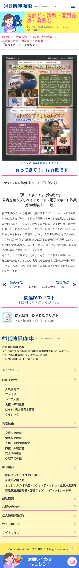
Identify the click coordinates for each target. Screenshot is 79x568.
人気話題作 (12, 389)
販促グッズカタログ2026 (21, 475)
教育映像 (21, 37)
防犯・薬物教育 (42, 37)
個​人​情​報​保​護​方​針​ (14, 515)
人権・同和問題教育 (17, 443)
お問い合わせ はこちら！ (40, 561)
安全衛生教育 (13, 453)
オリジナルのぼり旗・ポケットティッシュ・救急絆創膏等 (40, 485)
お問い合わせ (11, 506)
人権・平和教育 (14, 404)
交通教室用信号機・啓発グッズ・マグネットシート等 (38, 490)
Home (6, 37)
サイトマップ (11, 532)
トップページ (11, 370)
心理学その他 (13, 458)
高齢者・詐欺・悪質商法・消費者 (22, 41)
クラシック (12, 414)
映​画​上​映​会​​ (9, 380)
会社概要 (8, 498)
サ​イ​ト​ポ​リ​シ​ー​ (12, 524)
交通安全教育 (13, 432)
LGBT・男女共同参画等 (19, 409)
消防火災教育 (13, 437)
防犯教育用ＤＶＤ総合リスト (37, 315)
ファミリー (12, 394)
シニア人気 (12, 399)
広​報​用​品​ (8, 467)
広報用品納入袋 (14, 480)
